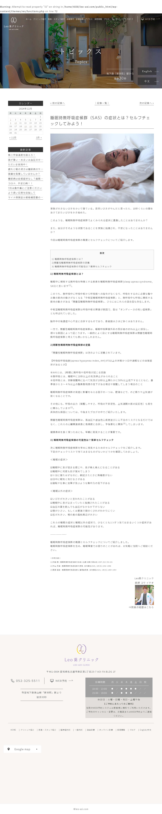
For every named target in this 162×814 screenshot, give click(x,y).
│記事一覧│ (102, 103)
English (147, 71)
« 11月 (13, 137)
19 (25, 126)
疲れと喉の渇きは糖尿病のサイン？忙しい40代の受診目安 (40, 169)
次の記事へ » (146, 103)
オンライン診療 (106, 730)
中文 (147, 81)
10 (16, 123)
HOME (13, 730)
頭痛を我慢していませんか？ (24, 173)
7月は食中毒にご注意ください (25, 188)
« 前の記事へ (57, 103)
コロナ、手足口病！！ (20, 183)
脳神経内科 (65, 730)
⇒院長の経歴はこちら (141, 607)
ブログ (132, 730)
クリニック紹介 (27, 730)
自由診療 (91, 730)
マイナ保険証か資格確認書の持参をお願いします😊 (37, 197)
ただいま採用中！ (18, 164)
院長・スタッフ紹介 (47, 730)
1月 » (39, 137)
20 (30, 126)
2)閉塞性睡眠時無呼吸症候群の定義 (71, 262)
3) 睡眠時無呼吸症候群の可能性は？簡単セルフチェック (82, 266)
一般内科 (79, 730)
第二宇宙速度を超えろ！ (22, 155)
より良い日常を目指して (22, 192)
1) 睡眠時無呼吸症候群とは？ (67, 258)
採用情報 (121, 730)
